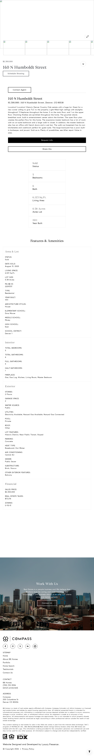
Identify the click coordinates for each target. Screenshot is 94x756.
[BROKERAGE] (35, 646)
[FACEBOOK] (5, 646)
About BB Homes (10, 659)
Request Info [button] (47, 140)
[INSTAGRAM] (12, 646)
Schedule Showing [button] (16, 73)
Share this (47, 149)
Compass (55, 708)
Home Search (8, 666)
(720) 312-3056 (9, 685)
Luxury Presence (50, 744)
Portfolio (6, 662)
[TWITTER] (20, 646)
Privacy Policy (28, 749)
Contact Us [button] (47, 603)
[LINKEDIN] (27, 646)
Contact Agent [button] (19, 90)
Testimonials (8, 669)
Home (5, 656)
